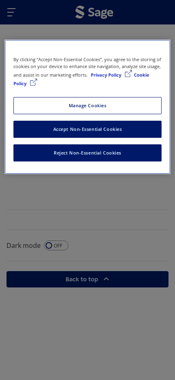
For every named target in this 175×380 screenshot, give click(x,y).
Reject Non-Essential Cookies (87, 153)
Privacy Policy (106, 75)
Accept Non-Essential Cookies (87, 129)
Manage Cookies (88, 105)
